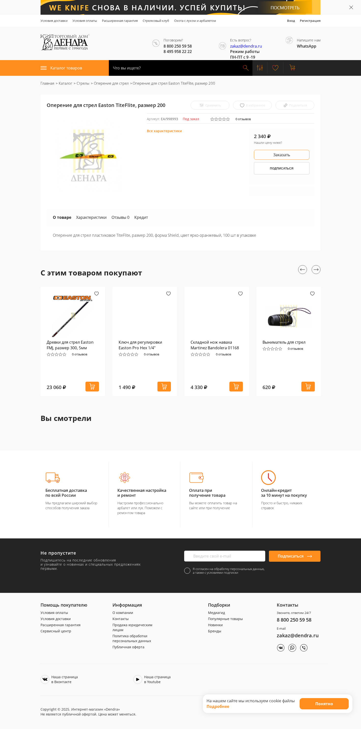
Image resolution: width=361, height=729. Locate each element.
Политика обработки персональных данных (131, 638)
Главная (47, 83)
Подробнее (218, 706)
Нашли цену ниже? (268, 142)
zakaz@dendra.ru (246, 46)
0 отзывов (243, 119)
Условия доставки (54, 20)
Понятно (324, 703)
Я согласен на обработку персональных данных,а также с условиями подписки (228, 570)
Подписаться (291, 556)
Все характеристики (164, 131)
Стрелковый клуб (156, 20)
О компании (122, 612)
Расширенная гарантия (120, 20)
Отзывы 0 (120, 217)
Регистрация (310, 20)
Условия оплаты (84, 20)
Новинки (215, 625)
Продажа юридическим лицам (132, 627)
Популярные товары (225, 618)
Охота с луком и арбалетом (195, 20)
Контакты (120, 618)
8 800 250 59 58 (294, 619)
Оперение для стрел (111, 83)
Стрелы (82, 83)
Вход (291, 20)
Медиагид (216, 612)
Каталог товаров (66, 68)
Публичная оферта (128, 647)
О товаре (62, 217)
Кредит (141, 217)
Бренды (214, 631)
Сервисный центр (56, 631)
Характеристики (91, 217)
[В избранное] (96, 294)
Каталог (65, 83)
